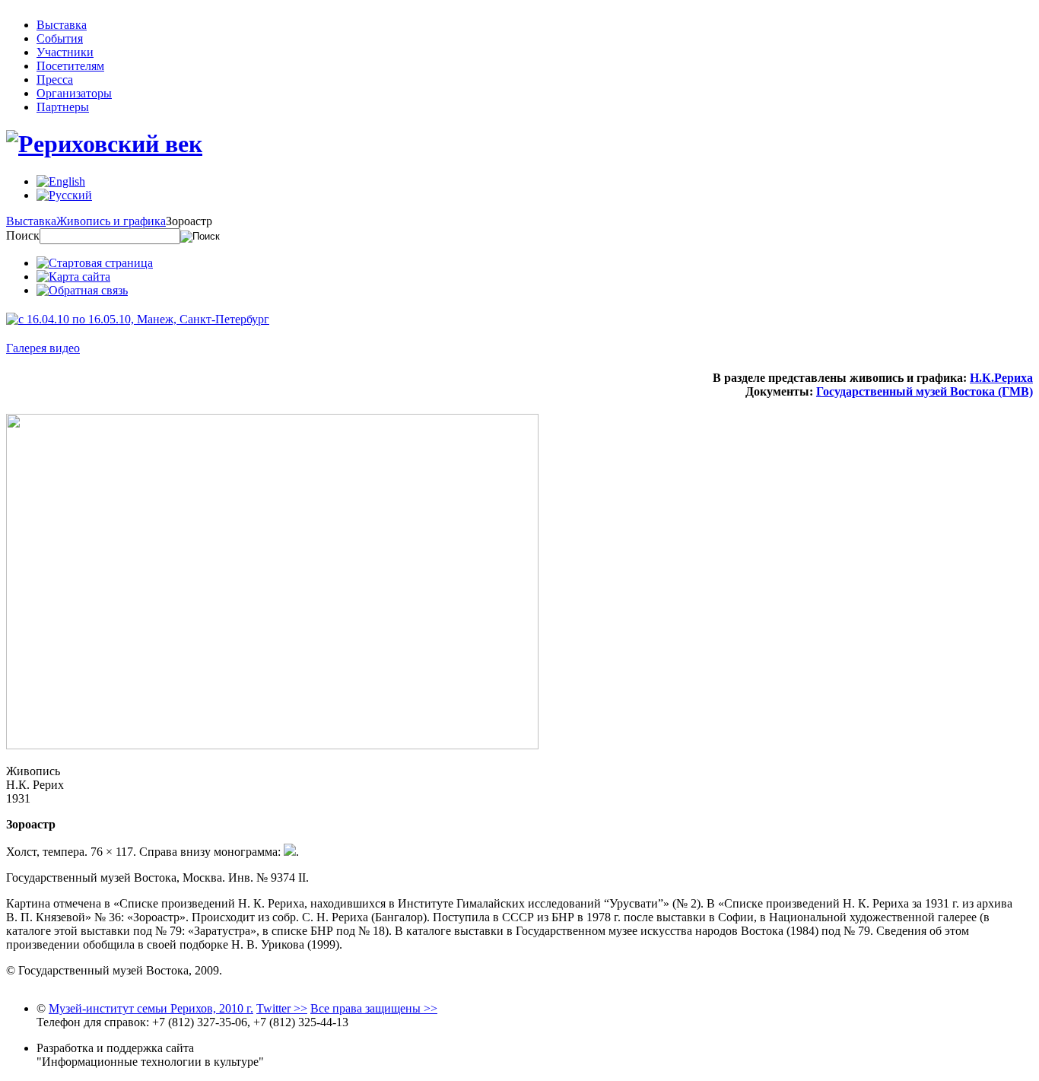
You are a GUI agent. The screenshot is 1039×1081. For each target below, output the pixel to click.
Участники (65, 52)
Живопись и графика (111, 221)
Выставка (62, 24)
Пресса (55, 79)
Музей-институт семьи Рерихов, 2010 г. (151, 1008)
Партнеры (63, 106)
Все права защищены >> (373, 1008)
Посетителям (70, 65)
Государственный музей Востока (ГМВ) (924, 391)
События (60, 38)
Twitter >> (281, 1008)
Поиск (23, 235)
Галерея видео (43, 348)
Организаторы (74, 93)
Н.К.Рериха (1001, 377)
